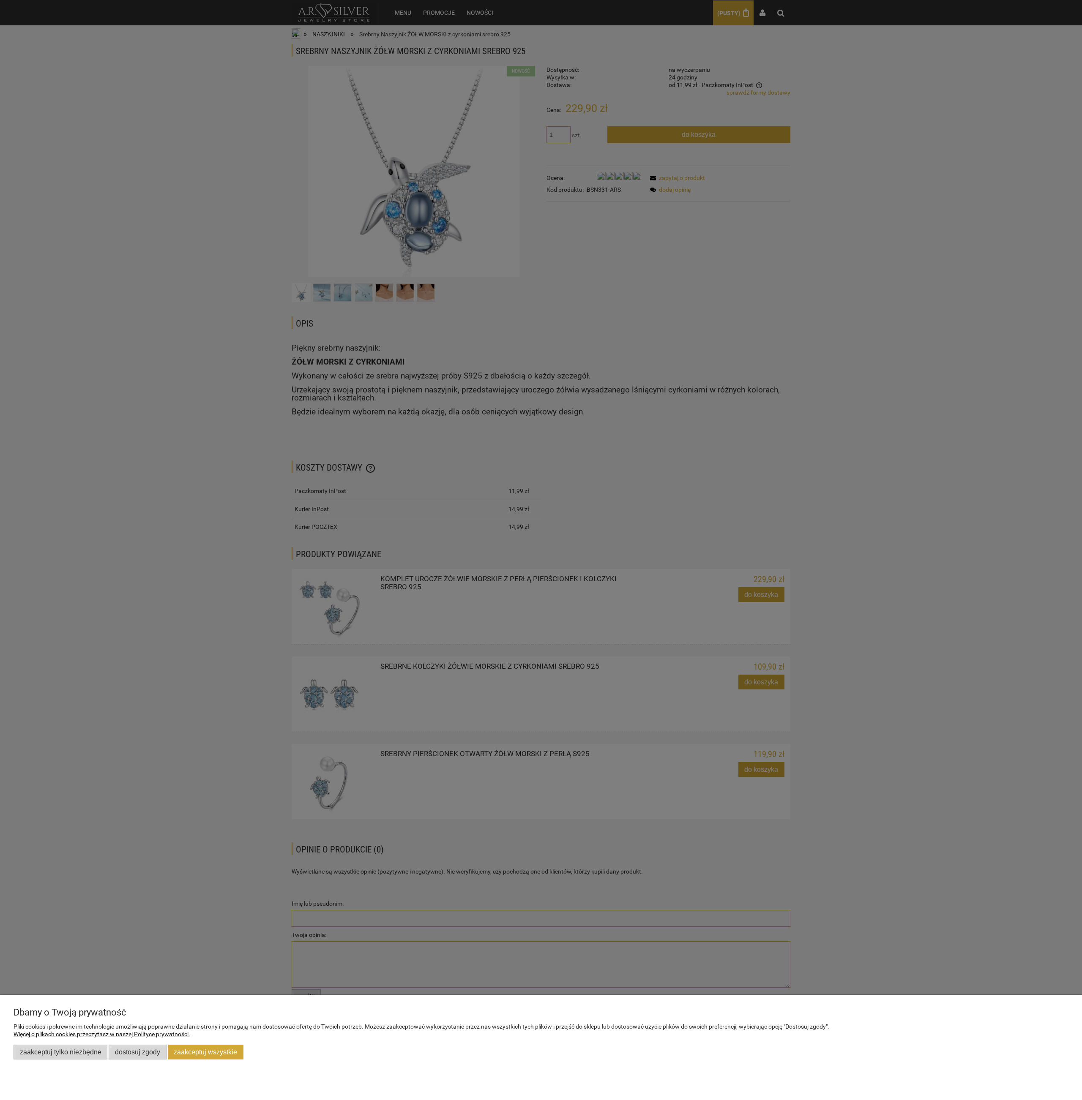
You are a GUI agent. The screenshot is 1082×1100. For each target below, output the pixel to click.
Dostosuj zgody (137, 1052)
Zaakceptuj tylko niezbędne (60, 1052)
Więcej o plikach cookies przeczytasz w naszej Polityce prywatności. (102, 1034)
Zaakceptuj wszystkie (205, 1052)
